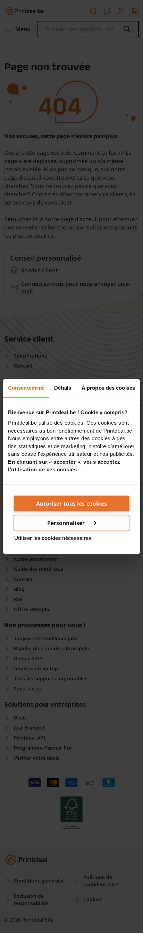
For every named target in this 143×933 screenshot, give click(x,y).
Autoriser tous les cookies (71, 503)
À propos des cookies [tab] (108, 388)
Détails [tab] (62, 388)
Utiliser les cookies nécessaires (52, 538)
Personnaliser (66, 523)
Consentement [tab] (26, 388)
